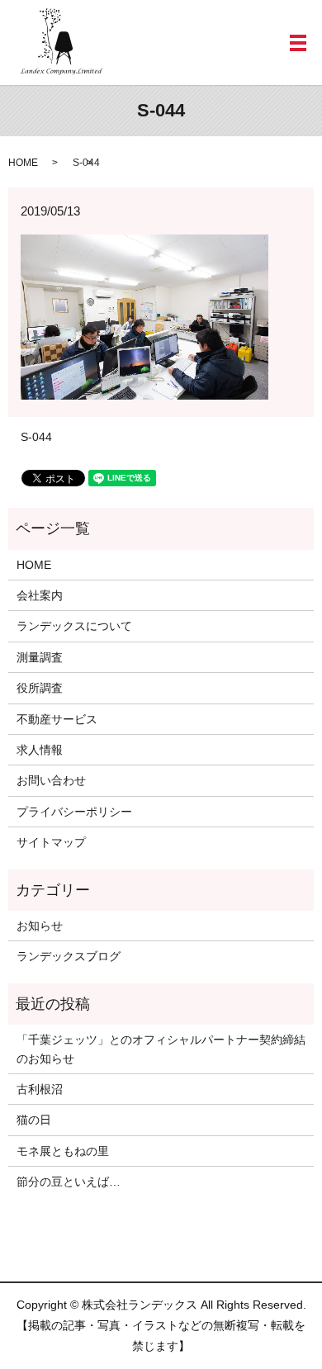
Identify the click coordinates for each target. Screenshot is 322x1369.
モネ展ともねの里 (63, 1151)
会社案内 (40, 595)
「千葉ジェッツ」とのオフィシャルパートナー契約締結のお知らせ (161, 1048)
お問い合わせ (51, 780)
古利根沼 (40, 1089)
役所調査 (40, 687)
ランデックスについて (74, 625)
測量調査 (40, 657)
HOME (23, 162)
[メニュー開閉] (298, 43)
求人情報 (40, 749)
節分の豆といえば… (69, 1181)
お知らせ (40, 925)
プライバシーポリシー (74, 811)
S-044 (36, 436)
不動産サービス (57, 719)
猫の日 (34, 1119)
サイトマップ (51, 842)
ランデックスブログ (69, 956)
